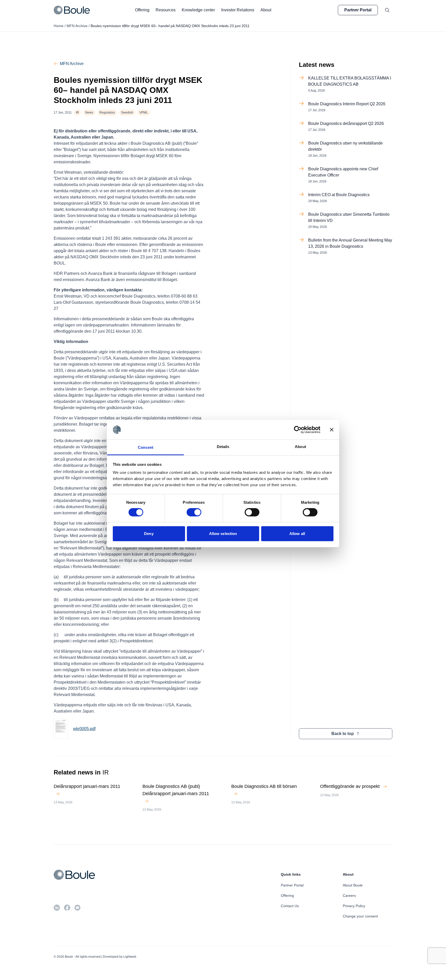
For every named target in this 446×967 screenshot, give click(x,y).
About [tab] (300, 446)
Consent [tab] (145, 447)
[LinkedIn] (57, 908)
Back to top (342, 733)
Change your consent (360, 916)
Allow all (297, 533)
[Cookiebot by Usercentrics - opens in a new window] (297, 430)
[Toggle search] (387, 10)
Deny (148, 533)
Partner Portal (357, 10)
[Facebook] (67, 908)
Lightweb (129, 956)
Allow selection (223, 533)
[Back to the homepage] (72, 10)
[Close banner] (331, 429)
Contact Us (290, 906)
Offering (287, 895)
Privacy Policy (354, 906)
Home (58, 26)
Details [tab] (223, 446)
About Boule (353, 885)
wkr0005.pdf (84, 728)
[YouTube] (77, 908)
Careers (349, 895)
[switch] (194, 512)
